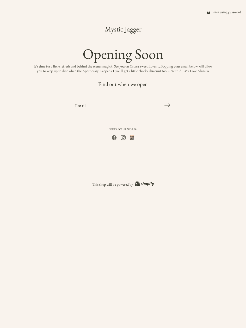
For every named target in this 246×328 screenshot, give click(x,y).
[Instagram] (123, 137)
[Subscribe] (167, 105)
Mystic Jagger (123, 29)
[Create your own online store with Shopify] (144, 184)
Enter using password (226, 12)
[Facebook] (114, 137)
